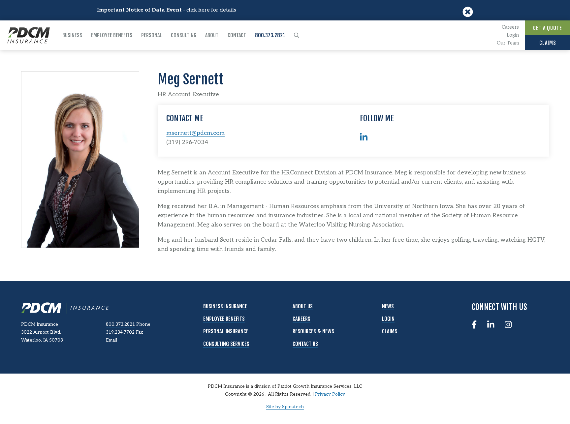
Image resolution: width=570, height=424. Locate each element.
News (388, 306)
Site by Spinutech (285, 406)
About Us (303, 306)
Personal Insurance (225, 331)
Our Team (508, 43)
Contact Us (305, 344)
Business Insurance (225, 306)
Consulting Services (226, 344)
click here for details (211, 10)
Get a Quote (547, 28)
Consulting (183, 35)
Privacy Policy (330, 394)
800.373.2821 (270, 35)
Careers (510, 27)
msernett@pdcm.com (195, 133)
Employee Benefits (111, 35)
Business (72, 35)
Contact (237, 35)
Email (111, 340)
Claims (547, 43)
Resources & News (313, 331)
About (211, 35)
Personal (151, 35)
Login (513, 35)
